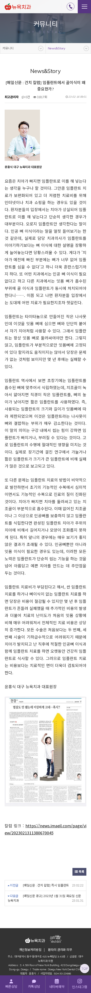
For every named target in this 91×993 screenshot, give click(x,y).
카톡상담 (34, 986)
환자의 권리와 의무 (60, 950)
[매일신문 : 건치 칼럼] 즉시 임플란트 (46, 885)
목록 (81, 872)
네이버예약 (56, 987)
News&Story (56, 48)
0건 (27, 97)
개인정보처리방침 (30, 950)
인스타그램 (79, 987)
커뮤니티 (8, 48)
